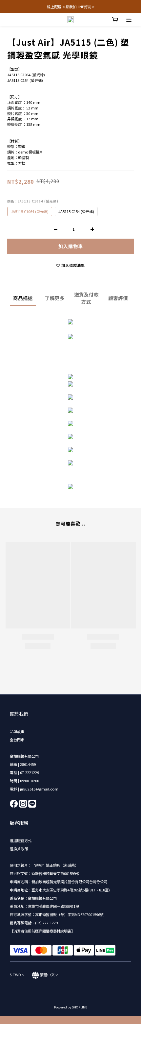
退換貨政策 (19, 848)
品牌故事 (17, 731)
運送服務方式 (20, 840)
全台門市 (17, 739)
